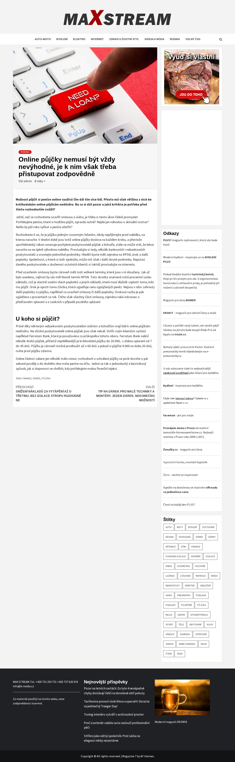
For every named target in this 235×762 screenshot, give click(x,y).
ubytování (195, 624)
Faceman (169, 415)
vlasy (210, 624)
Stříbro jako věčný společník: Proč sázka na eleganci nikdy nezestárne (112, 738)
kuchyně (200, 566)
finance (27, 378)
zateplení (201, 634)
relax (169, 614)
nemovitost (173, 585)
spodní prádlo (199, 614)
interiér (195, 556)
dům (183, 546)
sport (169, 624)
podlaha (201, 595)
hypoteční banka (173, 462)
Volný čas (192, 39)
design (169, 536)
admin (28, 181)
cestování (208, 527)
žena (180, 653)
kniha (169, 566)
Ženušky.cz (170, 449)
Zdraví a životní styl (124, 39)
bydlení (192, 527)
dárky (212, 536)
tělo (181, 624)
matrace (201, 575)
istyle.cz (180, 334)
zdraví (169, 644)
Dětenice (171, 546)
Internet (97, 39)
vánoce (170, 634)
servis (181, 614)
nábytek (190, 585)
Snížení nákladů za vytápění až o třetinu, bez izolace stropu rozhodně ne (48, 393)
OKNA (169, 595)
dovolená (185, 536)
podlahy (171, 605)
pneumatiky (184, 595)
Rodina (175, 39)
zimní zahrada (187, 644)
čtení (169, 653)
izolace (210, 556)
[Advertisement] (190, 167)
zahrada (185, 634)
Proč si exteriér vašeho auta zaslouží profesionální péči (117, 725)
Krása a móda (154, 39)
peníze (36, 378)
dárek (199, 536)
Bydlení (62, 39)
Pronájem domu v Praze (179, 428)
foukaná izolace (176, 556)
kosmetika (183, 566)
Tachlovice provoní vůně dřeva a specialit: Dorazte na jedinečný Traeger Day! (116, 703)
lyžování (185, 575)
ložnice (170, 575)
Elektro (79, 39)
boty (180, 527)
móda (214, 575)
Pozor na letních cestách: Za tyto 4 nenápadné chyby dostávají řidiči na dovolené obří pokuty (114, 690)
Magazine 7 (129, 756)
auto (169, 527)
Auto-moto (43, 39)
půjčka (46, 378)
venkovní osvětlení (175, 373)
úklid (204, 644)
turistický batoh (203, 274)
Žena (166, 475)
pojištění (186, 605)
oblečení (205, 585)
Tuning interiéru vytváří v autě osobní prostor (114, 714)
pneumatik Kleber (191, 347)
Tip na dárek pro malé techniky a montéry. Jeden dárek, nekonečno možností (125, 393)
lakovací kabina (184, 398)
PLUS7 (191, 504)
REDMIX (182, 722)
